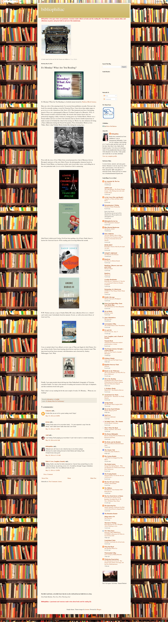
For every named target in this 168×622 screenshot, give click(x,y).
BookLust (107, 259)
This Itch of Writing (110, 523)
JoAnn (47, 422)
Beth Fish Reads (109, 211)
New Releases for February (112, 254)
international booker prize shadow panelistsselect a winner (114, 343)
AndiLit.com (108, 188)
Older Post (93, 478)
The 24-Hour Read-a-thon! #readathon (115, 325)
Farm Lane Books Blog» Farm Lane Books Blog (113, 304)
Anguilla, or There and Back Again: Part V (114, 199)
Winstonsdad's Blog (110, 553)
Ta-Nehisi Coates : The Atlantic (114, 421)
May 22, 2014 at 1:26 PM (53, 470)
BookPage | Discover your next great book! (113, 266)
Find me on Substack (110, 417)
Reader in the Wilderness (112, 371)
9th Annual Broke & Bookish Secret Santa (114, 444)
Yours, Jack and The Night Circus (113, 360)
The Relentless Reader (111, 514)
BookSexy (107, 273)
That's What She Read (111, 428)
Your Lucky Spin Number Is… (113, 451)
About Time (108, 183)
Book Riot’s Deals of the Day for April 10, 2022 (115, 247)
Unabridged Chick (110, 540)
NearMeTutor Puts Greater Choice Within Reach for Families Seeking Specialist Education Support (114, 382)
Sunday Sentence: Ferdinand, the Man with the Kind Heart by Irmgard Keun (115, 508)
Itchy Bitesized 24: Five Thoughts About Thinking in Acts (113, 525)
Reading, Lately (109, 313)
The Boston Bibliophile (111, 434)
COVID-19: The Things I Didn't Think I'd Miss (115, 291)
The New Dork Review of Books (114, 496)
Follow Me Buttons (111, 126)
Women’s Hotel (109, 268)
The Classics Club (110, 450)
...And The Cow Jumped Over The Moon (113, 458)
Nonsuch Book (109, 341)
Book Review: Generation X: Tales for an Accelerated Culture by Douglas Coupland (115, 282)
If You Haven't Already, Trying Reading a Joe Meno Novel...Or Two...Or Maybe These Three (113, 499)
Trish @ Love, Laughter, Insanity (55, 461)
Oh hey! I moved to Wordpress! (113, 299)
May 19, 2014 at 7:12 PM (53, 429)
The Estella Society (110, 464)
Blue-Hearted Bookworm (112, 227)
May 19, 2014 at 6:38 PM (53, 416)
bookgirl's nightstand (111, 253)
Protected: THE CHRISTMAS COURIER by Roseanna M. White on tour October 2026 (114, 534)
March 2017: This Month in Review (114, 390)
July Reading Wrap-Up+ (111, 548)
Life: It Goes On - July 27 (111, 332)
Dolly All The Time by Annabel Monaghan (113, 352)
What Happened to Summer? (112, 223)
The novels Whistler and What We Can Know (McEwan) (115, 373)
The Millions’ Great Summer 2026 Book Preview (113, 490)
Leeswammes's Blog (110, 324)
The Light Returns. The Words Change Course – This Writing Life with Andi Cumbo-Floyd (115, 191)
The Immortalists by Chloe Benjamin (114, 306)
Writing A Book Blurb (110, 483)
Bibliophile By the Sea (111, 221)
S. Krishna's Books (110, 388)
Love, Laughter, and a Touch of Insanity (114, 337)
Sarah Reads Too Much (111, 395)
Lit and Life (108, 330)
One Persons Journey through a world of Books (114, 349)
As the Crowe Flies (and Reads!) (114, 197)
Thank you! (108, 275)
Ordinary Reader (110, 358)
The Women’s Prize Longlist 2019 (113, 404)
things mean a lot (110, 516)
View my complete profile (109, 156)
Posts (106, 96)
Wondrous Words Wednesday (112, 207)
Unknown (48, 411)
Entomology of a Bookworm (113, 289)
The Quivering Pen (110, 506)
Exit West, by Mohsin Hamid (112, 261)
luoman (87, 609)
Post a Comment (48, 474)
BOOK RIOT (108, 245)
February (107, 366)
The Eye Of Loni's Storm (112, 482)
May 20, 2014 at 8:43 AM (53, 440)
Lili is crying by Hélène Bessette (113, 554)
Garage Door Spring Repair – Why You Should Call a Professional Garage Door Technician (115, 467)
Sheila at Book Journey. (89, 102)
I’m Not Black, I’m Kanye (111, 423)
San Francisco (108, 518)
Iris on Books (108, 311)
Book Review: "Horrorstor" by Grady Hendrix (114, 397)
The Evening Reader (110, 474)
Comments (108, 99)
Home (69, 478)
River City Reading (110, 379)
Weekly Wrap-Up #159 (111, 410)
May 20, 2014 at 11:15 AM (53, 455)
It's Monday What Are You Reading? (55, 401)
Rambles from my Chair (112, 365)
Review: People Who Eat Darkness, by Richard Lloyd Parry (115, 436)
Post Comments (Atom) (55, 481)
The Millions (108, 488)
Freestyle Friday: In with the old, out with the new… (114, 476)
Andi (47, 435)
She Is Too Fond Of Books (112, 409)
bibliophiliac (53, 9)
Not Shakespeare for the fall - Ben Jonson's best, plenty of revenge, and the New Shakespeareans (114, 562)
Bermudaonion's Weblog (112, 205)
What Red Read (109, 547)
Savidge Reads (109, 403)
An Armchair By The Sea (112, 181)
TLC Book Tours (109, 531)
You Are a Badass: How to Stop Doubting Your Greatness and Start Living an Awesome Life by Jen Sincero (114, 237)
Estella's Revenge (110, 297)
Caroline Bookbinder (111, 280)
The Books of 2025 (110, 229)
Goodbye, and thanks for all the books (115, 542)
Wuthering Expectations (112, 559)
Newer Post (45, 478)
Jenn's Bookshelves (110, 317)
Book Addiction (109, 234)
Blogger (99, 609)
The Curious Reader (110, 456)
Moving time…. (109, 319)
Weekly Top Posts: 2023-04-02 (113, 429)
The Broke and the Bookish (113, 442)
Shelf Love (108, 415)
